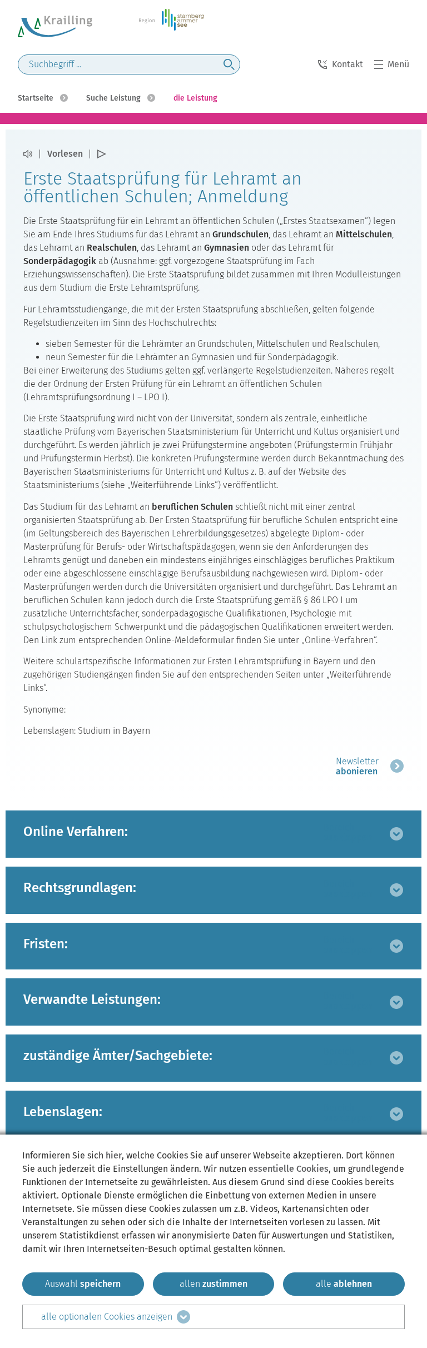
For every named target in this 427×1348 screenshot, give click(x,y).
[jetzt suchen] (229, 64)
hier (114, 1155)
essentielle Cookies (289, 1168)
